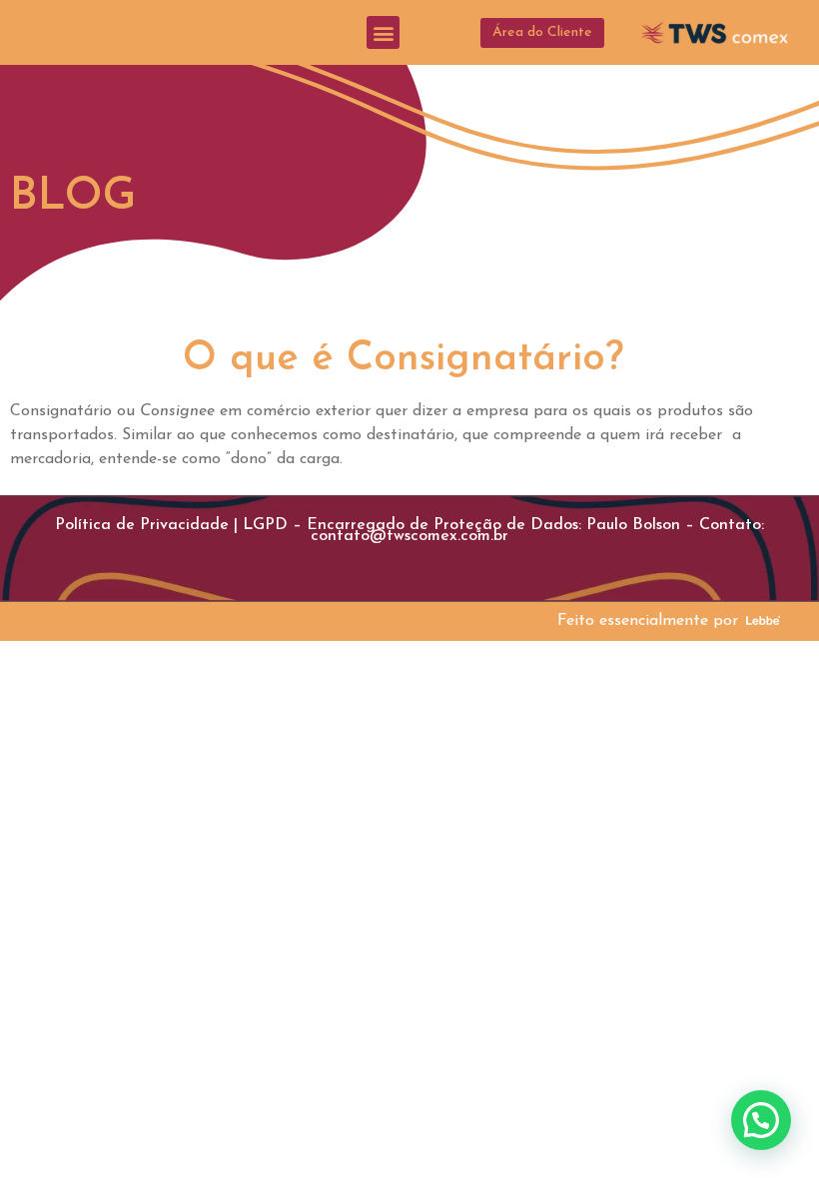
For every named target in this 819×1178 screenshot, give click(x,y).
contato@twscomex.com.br (409, 536)
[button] (383, 32)
